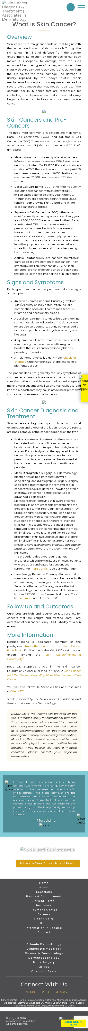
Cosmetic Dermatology (44, 953)
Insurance (44, 905)
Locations (44, 891)
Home (44, 882)
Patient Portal (44, 900)
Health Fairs (44, 918)
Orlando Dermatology (44, 944)
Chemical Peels (44, 971)
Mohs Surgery (44, 962)
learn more (25, 598)
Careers (44, 914)
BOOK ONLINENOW (73, 1023)
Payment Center (44, 909)
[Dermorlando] (19, 11)
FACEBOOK (30, 992)
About (44, 887)
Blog (44, 923)
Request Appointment (44, 896)
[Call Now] (71, 7)
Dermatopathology (44, 957)
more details (39, 568)
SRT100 (44, 966)
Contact (44, 932)
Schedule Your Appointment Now (46, 863)
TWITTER (45, 992)
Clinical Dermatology (44, 948)
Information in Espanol (44, 927)
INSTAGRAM (61, 992)
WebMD (17, 691)
